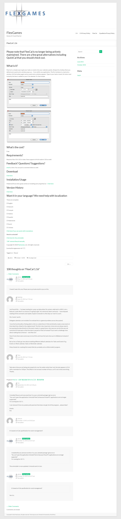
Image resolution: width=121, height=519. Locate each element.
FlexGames (14, 33)
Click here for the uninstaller (15, 238)
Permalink (20, 281)
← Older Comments (13, 274)
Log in (79, 75)
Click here (10, 175)
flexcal (16, 253)
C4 (76, 33)
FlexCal (94, 33)
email (8, 167)
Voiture (19, 418)
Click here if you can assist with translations (20, 231)
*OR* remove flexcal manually (16, 241)
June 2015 (80, 62)
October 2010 (81, 65)
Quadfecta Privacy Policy (106, 33)
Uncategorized (32, 258)
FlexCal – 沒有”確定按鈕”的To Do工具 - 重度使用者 (28, 379)
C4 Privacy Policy (85, 33)
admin (11, 258)
